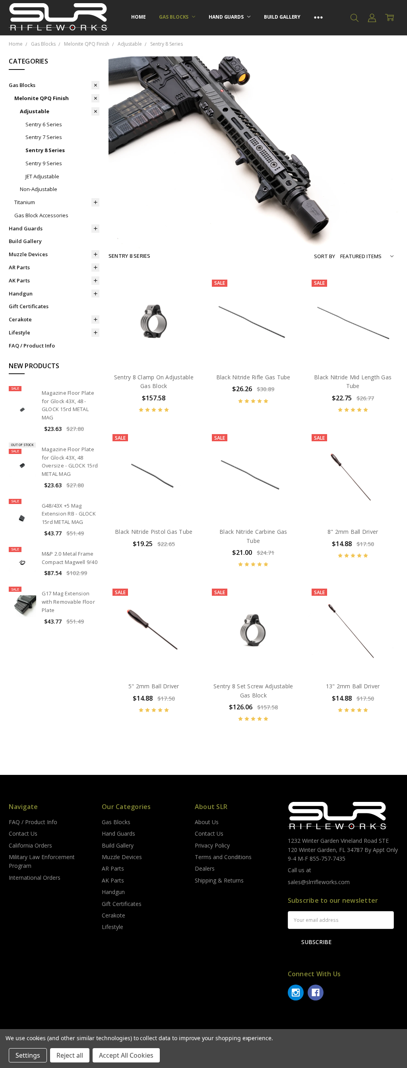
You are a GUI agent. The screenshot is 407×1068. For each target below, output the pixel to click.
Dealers (205, 868)
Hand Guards (227, 17)
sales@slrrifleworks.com (319, 882)
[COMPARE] (185, 302)
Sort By (324, 256)
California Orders (30, 845)
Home (138, 17)
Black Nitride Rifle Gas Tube (253, 377)
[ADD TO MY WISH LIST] (185, 315)
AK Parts (19, 280)
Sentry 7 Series (43, 137)
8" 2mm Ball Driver (353, 531)
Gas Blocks (174, 17)
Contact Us (23, 833)
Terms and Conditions (223, 857)
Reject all (69, 1055)
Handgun (21, 293)
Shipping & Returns (219, 880)
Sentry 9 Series (43, 163)
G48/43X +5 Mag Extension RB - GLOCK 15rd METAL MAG (69, 514)
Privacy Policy (212, 845)
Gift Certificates (28, 306)
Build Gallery (282, 17)
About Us (207, 822)
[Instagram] (296, 992)
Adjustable (34, 111)
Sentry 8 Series (45, 150)
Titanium (24, 202)
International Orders (34, 877)
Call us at (299, 870)
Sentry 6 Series (43, 124)
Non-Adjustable (38, 189)
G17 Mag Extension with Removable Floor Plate (68, 602)
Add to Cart (153, 332)
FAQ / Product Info (32, 345)
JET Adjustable (42, 176)
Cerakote (20, 319)
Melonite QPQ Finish (41, 98)
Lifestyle (19, 332)
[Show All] (318, 17)
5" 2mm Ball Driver (153, 686)
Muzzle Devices (28, 254)
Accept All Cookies (126, 1055)
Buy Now (153, 349)
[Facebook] (316, 992)
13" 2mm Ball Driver (353, 686)
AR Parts (19, 267)
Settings (28, 1055)
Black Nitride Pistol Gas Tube (153, 531)
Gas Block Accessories (41, 215)
